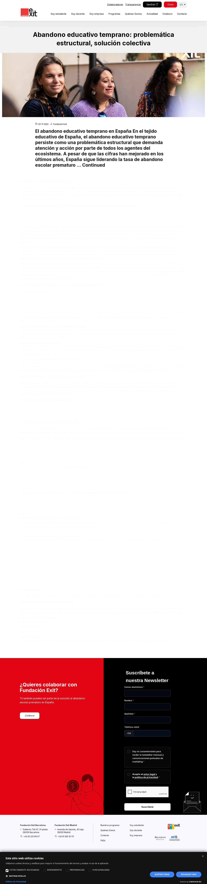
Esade (103, 640)
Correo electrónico (133, 687)
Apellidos (128, 714)
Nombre (128, 700)
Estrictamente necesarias (24, 869)
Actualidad (152, 13)
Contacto (182, 13)
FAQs (103, 840)
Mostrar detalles (17, 876)
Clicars (94, 640)
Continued (93, 165)
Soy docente (78, 13)
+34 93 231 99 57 (32, 836)
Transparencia (133, 4)
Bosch (59, 640)
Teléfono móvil (131, 727)
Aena (23, 640)
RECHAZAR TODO (188, 874)
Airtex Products (36, 640)
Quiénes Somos (133, 13)
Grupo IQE (122, 640)
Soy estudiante (58, 13)
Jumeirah (135, 640)
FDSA (111, 640)
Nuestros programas (110, 825)
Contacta (105, 835)
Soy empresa (96, 13)
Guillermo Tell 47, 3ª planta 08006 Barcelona (35, 830)
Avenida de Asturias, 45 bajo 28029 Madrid (70, 830)
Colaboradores (115, 4)
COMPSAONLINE (195, 882)
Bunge (68, 640)
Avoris (50, 640)
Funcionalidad (101, 869)
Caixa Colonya (81, 640)
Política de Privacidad (16, 881)
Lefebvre (147, 640)
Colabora (167, 13)
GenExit (151, 4)
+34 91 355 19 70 (66, 836)
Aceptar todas (162, 874)
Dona (170, 4)
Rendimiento (54, 869)
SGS (170, 640)
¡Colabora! (29, 715)
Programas (114, 13)
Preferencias (77, 869)
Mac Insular (160, 640)
